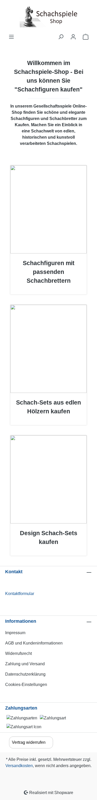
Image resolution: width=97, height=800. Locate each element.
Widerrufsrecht (18, 653)
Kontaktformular (19, 593)
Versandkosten (19, 765)
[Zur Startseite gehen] (48, 16)
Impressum (15, 633)
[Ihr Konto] (73, 37)
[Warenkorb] (85, 37)
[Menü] (11, 37)
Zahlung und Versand (25, 664)
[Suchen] (61, 37)
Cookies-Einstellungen (26, 684)
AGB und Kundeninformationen (34, 643)
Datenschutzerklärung (25, 674)
